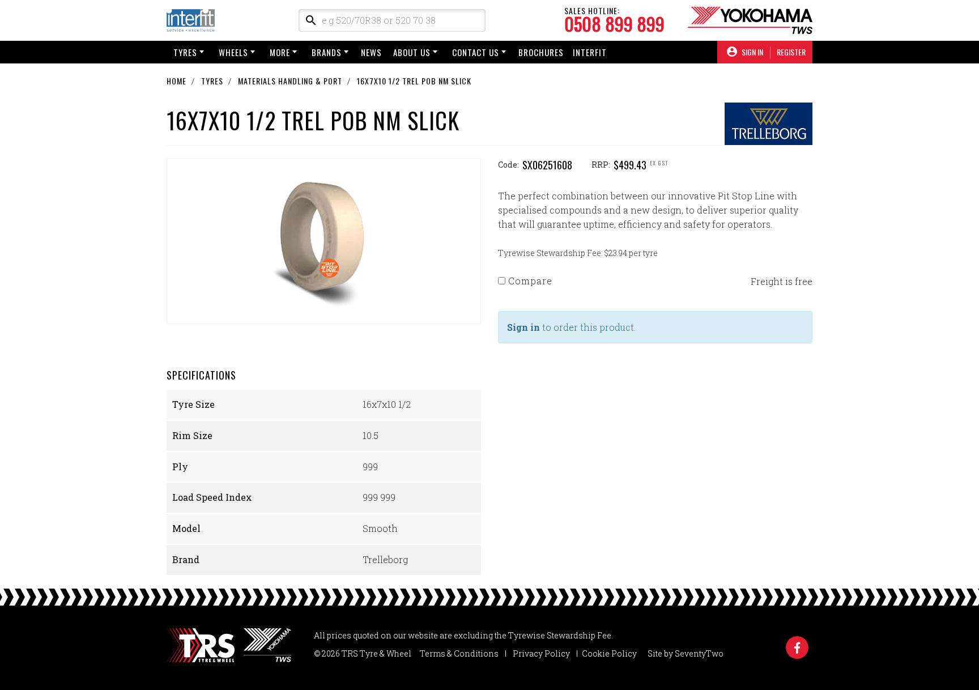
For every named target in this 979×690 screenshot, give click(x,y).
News (371, 52)
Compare (528, 281)
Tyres (185, 52)
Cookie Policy (609, 653)
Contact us (475, 52)
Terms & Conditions (459, 653)
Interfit (590, 52)
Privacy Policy (541, 653)
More (280, 52)
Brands (327, 52)
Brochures (541, 52)
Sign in (523, 327)
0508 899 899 (614, 24)
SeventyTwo (699, 653)
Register (791, 52)
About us (412, 52)
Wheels (233, 52)
